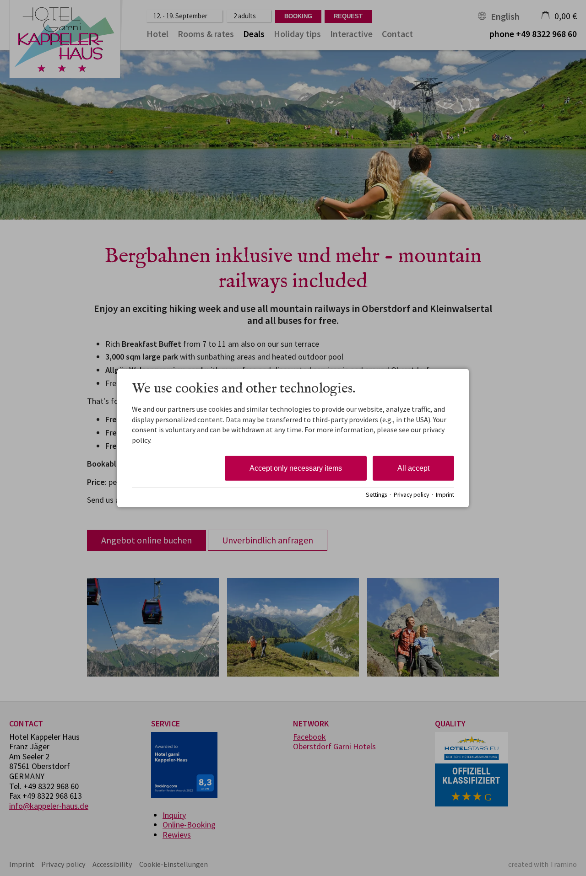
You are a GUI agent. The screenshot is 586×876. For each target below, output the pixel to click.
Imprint (445, 494)
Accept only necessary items (296, 468)
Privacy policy (411, 494)
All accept (413, 468)
